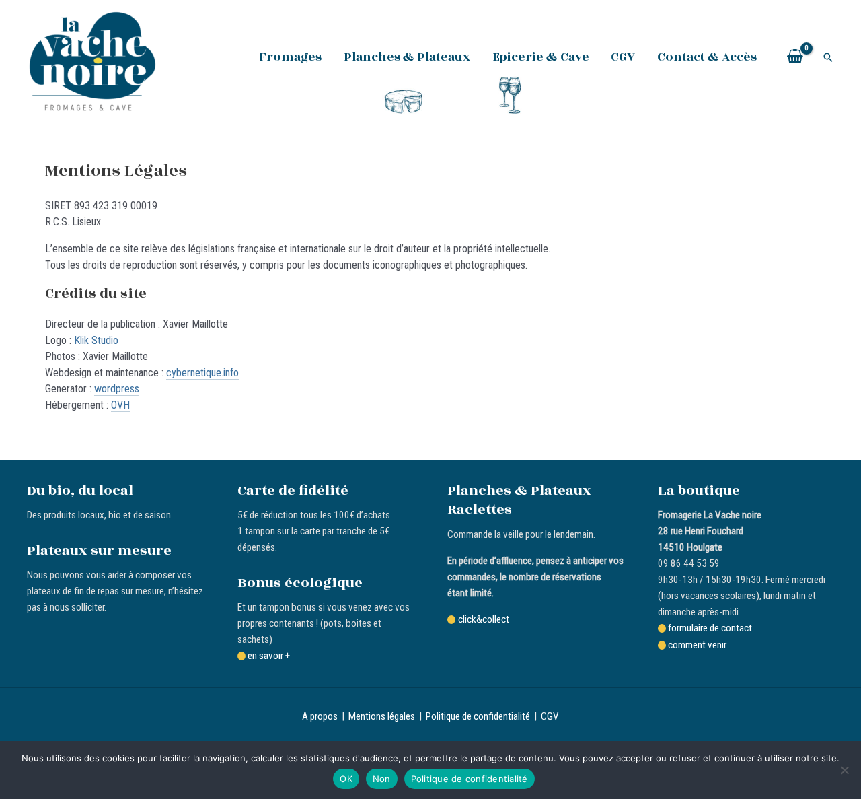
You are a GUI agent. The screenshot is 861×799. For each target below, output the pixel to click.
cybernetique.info (202, 372)
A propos (320, 716)
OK (346, 778)
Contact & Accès (707, 57)
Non (382, 778)
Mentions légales (381, 716)
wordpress (116, 388)
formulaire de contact (710, 628)
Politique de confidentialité (478, 716)
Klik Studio (96, 340)
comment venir (697, 645)
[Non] (844, 770)
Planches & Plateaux (407, 57)
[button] (828, 57)
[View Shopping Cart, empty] (795, 57)
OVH (120, 404)
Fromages (290, 57)
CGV (623, 57)
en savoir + (269, 656)
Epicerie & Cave (540, 57)
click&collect (483, 619)
